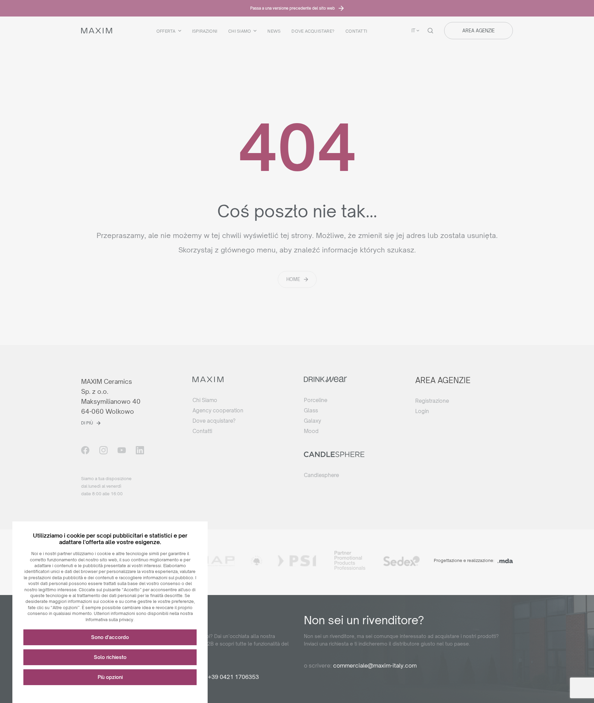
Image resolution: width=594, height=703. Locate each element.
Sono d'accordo (110, 637)
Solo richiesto (110, 657)
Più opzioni (110, 677)
